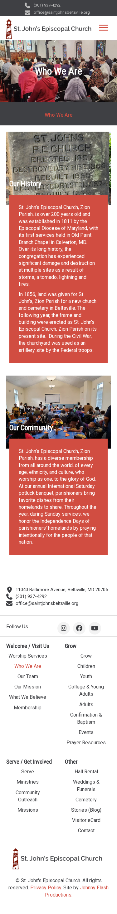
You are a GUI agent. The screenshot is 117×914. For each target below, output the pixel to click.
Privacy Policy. (46, 887)
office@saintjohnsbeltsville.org (62, 12)
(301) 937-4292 (47, 5)
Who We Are (58, 115)
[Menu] (103, 27)
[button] (63, 628)
